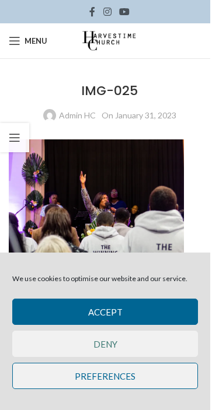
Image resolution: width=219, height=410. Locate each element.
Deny (105, 344)
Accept (105, 312)
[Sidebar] (14, 137)
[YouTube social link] (125, 11)
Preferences (105, 376)
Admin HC (77, 115)
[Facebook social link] (92, 11)
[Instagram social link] (107, 11)
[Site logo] (109, 40)
